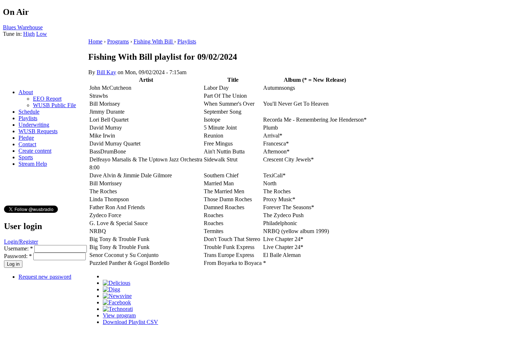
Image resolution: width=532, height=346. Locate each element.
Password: (18, 256)
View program (119, 315)
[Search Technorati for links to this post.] (118, 309)
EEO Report (47, 99)
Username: (18, 248)
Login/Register (21, 242)
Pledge (26, 138)
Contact (27, 144)
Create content (34, 151)
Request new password (44, 277)
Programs (118, 41)
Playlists (27, 118)
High (29, 34)
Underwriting (33, 125)
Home (95, 41)
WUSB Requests (38, 131)
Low (41, 34)
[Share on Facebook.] (117, 302)
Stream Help (32, 164)
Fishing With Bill (154, 41)
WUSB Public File (54, 105)
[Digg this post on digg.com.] (111, 289)
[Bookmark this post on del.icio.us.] (116, 283)
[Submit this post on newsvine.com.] (117, 296)
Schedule (28, 112)
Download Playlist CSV (130, 322)
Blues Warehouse (23, 27)
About (25, 92)
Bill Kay (106, 72)
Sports (25, 157)
